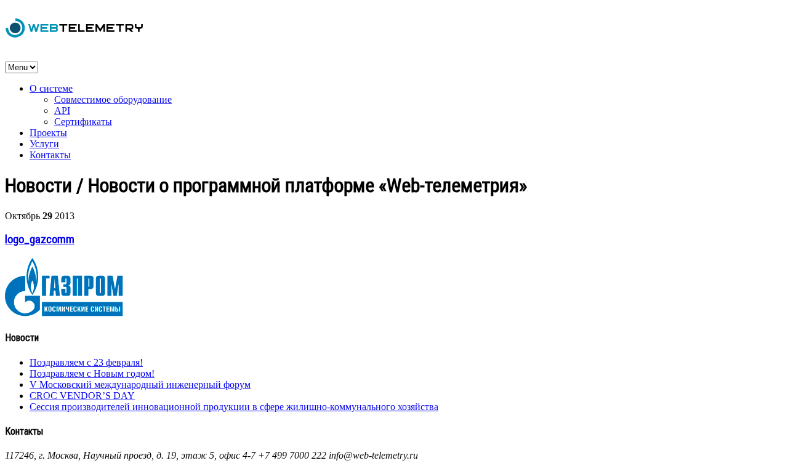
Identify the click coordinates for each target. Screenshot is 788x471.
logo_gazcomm (39, 239)
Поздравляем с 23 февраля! (86, 362)
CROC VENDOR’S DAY (82, 395)
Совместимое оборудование (113, 99)
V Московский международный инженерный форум (140, 384)
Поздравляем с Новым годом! (92, 373)
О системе (51, 88)
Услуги (44, 144)
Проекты (48, 132)
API (62, 110)
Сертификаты (83, 121)
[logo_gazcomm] (64, 313)
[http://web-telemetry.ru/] (74, 36)
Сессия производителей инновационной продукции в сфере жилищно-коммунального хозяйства (234, 406)
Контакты (50, 155)
